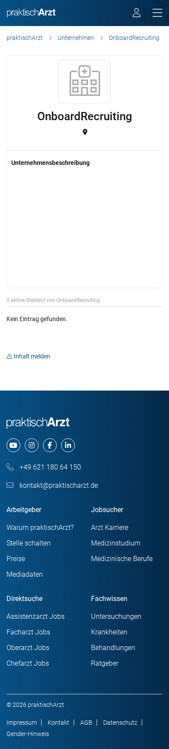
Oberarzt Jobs (27, 648)
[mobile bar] (157, 13)
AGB (86, 722)
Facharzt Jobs (28, 632)
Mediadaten (24, 574)
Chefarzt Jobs (27, 663)
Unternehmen (76, 37)
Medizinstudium (115, 543)
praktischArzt (24, 37)
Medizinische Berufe (122, 559)
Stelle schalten (28, 543)
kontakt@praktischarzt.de (58, 485)
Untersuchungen (116, 616)
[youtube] (13, 445)
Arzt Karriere (109, 527)
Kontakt (58, 722)
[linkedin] (68, 445)
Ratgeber (104, 663)
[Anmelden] (137, 13)
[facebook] (50, 445)
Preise (15, 559)
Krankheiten (109, 632)
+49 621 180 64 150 (49, 467)
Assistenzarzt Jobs (35, 616)
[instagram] (32, 445)
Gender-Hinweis (27, 733)
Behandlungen (113, 648)
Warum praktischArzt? (40, 527)
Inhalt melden (32, 356)
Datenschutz (120, 722)
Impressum (21, 722)
